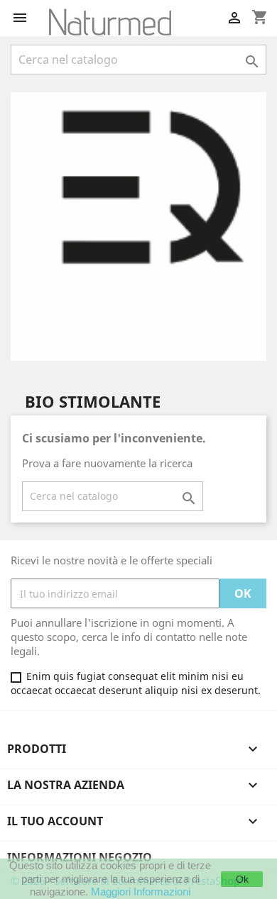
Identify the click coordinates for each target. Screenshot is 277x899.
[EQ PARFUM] (138, 225)
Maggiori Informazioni (140, 892)
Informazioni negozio (79, 857)
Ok (242, 879)
